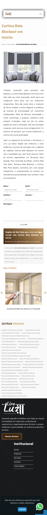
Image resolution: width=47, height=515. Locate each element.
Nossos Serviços (11, 436)
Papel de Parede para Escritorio (29, 359)
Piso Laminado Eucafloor (27, 382)
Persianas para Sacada (26, 379)
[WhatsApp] (40, 506)
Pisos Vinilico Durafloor (28, 387)
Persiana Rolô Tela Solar (9, 379)
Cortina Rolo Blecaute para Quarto (28, 341)
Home (16, 449)
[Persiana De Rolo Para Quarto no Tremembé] (23, 288)
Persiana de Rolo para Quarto (10, 367)
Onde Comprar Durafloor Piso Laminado (13, 353)
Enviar (22, 224)
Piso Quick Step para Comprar (29, 384)
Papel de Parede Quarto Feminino (12, 361)
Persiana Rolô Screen (28, 376)
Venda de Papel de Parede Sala (11, 390)
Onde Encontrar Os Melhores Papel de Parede (15, 356)
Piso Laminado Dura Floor (9, 382)
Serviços (17, 457)
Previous (2, 293)
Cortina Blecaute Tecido (32, 330)
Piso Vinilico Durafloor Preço (10, 387)
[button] (40, 14)
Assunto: (29, 195)
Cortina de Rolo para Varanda (31, 333)
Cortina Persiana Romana (35, 339)
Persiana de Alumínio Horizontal (33, 364)
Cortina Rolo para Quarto (9, 344)
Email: (28, 186)
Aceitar (22, 509)
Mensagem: (8, 204)
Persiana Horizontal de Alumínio (32, 367)
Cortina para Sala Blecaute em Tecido (13, 339)
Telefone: (7, 195)
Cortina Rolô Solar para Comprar (29, 344)
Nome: (6, 186)
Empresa (17, 453)
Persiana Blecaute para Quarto (11, 364)
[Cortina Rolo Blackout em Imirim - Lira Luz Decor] (8, 14)
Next (45, 293)
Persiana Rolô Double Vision (10, 376)
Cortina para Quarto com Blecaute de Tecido (15, 336)
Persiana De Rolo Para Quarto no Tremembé (23, 309)
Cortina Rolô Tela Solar (8, 347)
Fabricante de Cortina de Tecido (28, 347)
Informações (19, 466)
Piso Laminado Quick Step (9, 384)
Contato (17, 462)
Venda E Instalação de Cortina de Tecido (14, 396)
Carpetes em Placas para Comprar (12, 330)
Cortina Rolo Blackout (8, 341)
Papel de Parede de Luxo (9, 359)
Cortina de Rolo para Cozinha (10, 333)
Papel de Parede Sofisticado (34, 361)
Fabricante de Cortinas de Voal (11, 350)
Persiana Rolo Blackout (8, 373)
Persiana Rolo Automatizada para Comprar (14, 370)
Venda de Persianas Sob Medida (11, 393)
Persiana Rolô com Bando (26, 373)
